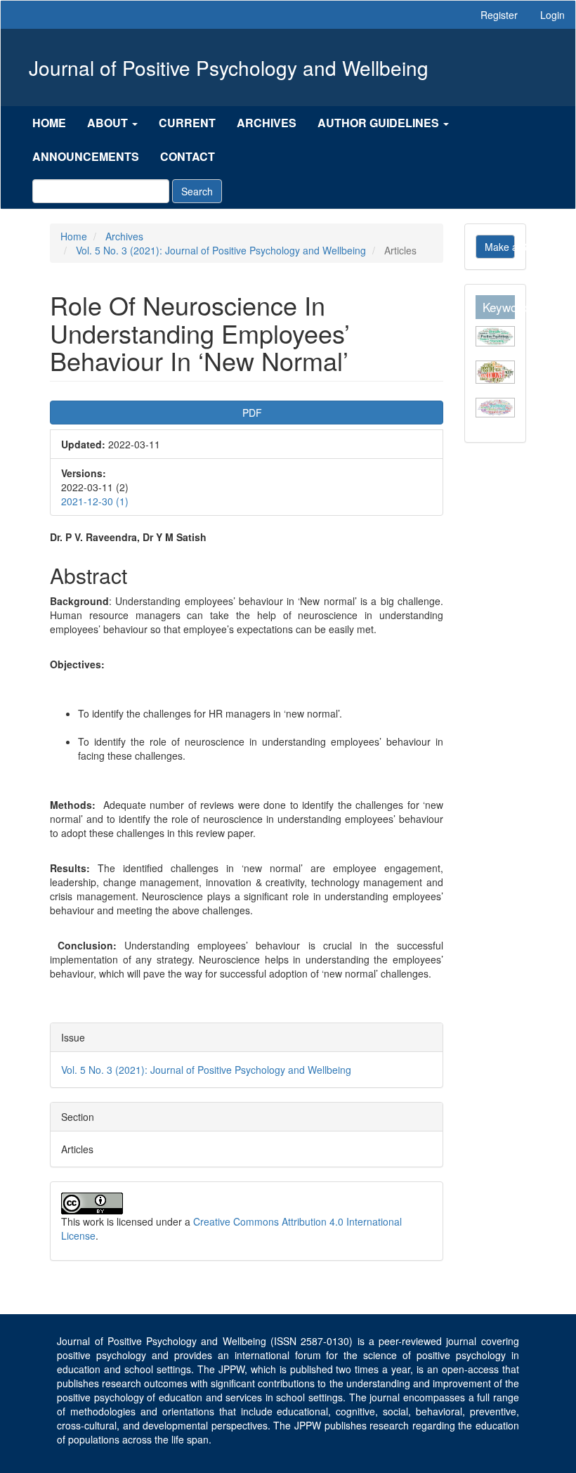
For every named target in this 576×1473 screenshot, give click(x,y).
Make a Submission (500, 247)
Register (499, 15)
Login (552, 15)
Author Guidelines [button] (380, 123)
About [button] (109, 123)
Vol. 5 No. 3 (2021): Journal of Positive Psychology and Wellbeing (221, 250)
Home (49, 123)
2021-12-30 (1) (95, 501)
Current (187, 123)
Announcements (85, 156)
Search (197, 191)
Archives (266, 123)
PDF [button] (290, 412)
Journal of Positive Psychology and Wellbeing (228, 67)
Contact (187, 156)
